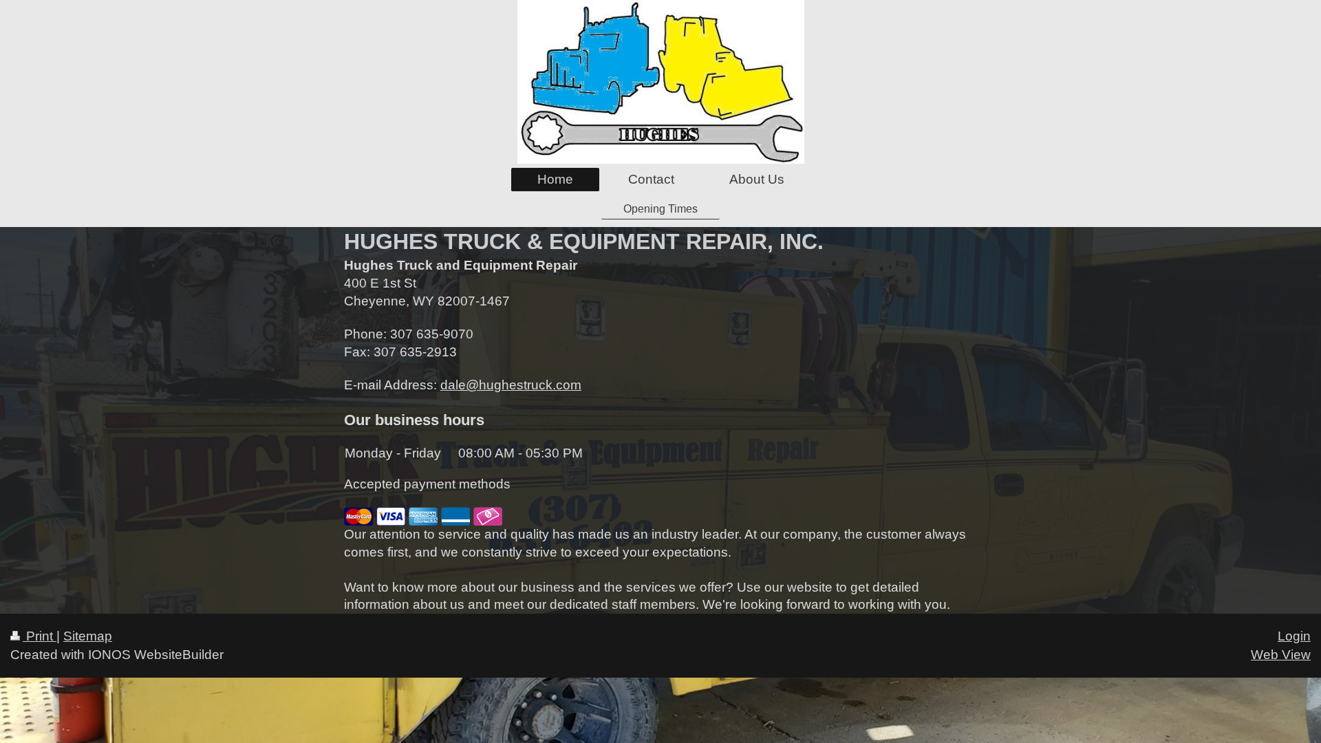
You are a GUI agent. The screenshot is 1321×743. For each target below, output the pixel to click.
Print (39, 636)
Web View (1281, 654)
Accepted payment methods (427, 484)
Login (1294, 636)
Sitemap (87, 636)
